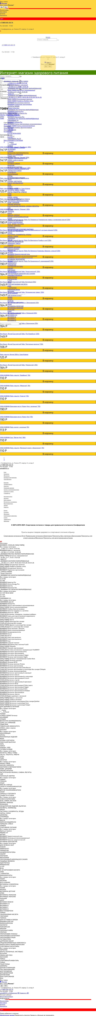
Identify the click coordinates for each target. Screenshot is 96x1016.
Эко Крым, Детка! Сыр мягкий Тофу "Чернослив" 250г (19, 365)
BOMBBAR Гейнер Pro (15, 122)
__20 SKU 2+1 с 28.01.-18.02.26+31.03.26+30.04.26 (25, 97)
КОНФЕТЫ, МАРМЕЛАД (16, 231)
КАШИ (10, 213)
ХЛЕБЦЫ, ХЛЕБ (13, 188)
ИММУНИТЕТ (12, 263)
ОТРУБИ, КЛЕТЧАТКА (15, 181)
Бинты (5, 510)
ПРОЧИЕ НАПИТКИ (14, 204)
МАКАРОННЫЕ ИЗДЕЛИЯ (16, 178)
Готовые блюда (8, 484)
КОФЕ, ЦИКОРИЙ (13, 202)
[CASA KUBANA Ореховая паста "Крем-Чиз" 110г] (48, 415)
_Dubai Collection (13, 108)
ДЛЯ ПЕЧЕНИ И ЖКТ (14, 295)
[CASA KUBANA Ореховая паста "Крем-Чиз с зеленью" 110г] (48, 404)
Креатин (6, 507)
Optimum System (13, 249)
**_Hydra (11, 142)
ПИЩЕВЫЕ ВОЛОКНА (15, 275)
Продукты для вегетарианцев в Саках (58, 538)
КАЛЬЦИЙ (11, 310)
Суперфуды (7, 493)
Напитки (6, 486)
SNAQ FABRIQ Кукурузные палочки (20, 99)
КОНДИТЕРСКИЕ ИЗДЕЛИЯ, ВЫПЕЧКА (20, 229)
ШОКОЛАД (11, 238)
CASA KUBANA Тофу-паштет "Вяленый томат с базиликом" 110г (22, 448)
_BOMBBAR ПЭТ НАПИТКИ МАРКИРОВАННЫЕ (23, 118)
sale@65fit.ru (4, 468)
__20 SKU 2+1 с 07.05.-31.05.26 (18, 86)
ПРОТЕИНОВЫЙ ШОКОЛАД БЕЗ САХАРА (21, 273)
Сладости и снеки (9, 491)
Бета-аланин (7, 500)
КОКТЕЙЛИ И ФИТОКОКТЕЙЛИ (18, 201)
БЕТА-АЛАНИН (13, 293)
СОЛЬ (9, 185)
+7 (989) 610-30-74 (6, 22)
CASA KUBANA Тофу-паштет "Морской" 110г (15, 385)
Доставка (3, 12)
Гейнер (6, 505)
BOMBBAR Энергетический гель (19, 254)
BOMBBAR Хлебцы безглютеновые (20, 127)
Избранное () (14, 993)
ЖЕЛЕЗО (10, 301)
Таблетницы (7, 519)
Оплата (2, 13)
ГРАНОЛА (11, 211)
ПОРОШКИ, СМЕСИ (14, 243)
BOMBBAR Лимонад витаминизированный (22, 256)
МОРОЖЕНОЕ (12, 279)
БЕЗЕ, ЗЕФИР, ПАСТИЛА (16, 224)
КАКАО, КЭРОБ (13, 197)
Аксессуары (4, 10)
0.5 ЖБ (10, 131)
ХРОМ (10, 304)
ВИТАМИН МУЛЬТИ (14, 313)
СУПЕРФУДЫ (12, 172)
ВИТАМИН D (12, 320)
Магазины (6, 476)
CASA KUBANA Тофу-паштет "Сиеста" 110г (14, 396)
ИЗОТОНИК (11, 270)
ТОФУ (9, 195)
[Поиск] (20, 76)
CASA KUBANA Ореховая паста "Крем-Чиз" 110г (16, 417)
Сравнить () (24, 993)
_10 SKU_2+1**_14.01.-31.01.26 (17, 92)
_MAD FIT (11, 94)
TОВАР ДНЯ (11, 156)
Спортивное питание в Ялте (14, 536)
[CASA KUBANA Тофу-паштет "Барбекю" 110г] (48, 373)
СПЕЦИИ (10, 151)
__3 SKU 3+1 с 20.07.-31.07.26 (17, 83)
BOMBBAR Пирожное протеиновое (20, 104)
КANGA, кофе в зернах (15, 160)
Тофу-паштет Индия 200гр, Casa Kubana (14, 354)
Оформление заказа (7, 1015)
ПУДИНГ (10, 210)
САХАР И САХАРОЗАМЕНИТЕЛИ (18, 169)
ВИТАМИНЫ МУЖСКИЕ (16, 306)
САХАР (10, 218)
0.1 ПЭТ (10, 135)
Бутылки (6, 512)
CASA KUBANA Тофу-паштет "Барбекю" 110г (15, 375)
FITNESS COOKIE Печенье (16, 147)
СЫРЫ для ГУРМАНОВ (15, 155)
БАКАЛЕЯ (11, 162)
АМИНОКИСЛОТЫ (14, 289)
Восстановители (8, 503)
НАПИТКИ (11, 165)
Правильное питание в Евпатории (39, 536)
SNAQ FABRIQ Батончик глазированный (21, 90)
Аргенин (6, 498)
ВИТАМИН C (12, 318)
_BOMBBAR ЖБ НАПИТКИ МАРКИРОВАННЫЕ (23, 110)
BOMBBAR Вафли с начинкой (18, 85)
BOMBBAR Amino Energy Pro (17, 113)
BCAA (9, 282)
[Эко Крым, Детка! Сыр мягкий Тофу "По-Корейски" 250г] (48, 332)
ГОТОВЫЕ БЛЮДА (14, 163)
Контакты (3, 15)
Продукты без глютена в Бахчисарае (66, 536)
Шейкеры (6, 521)
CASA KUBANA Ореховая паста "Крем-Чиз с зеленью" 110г (20, 406)
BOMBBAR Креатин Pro (15, 111)
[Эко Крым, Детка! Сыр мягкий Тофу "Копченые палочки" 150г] (48, 342)
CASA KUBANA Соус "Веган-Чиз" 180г (13, 437)
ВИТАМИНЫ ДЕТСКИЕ (15, 302)
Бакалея (6, 482)
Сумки (5, 517)
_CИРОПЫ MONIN (13, 106)
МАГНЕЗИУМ (12, 272)
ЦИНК (10, 311)
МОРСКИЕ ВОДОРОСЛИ (15, 242)
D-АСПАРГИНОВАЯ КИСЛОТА (17, 284)
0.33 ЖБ (10, 130)
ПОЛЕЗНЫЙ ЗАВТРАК (15, 167)
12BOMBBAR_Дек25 (14, 139)
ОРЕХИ (10, 233)
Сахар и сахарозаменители (11, 489)
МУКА (10, 179)
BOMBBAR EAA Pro (14, 115)
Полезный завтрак (9, 488)
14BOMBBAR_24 (13, 120)
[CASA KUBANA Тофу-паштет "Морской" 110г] (48, 384)
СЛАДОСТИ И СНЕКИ (14, 170)
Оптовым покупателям (10, 477)
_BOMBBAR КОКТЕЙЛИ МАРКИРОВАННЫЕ (22, 95)
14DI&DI (10, 146)
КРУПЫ (10, 176)
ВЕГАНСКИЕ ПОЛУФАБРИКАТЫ (18, 153)
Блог (5, 472)
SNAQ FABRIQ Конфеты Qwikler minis (20, 101)
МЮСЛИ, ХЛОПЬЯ (14, 215)
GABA (9, 286)
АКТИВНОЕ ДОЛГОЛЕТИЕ (16, 259)
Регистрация (4, 996)
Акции (7, 8)
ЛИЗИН (10, 297)
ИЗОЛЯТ (10, 268)
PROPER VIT (11, 250)
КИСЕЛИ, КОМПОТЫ (14, 199)
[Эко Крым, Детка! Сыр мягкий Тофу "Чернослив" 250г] (48, 363)
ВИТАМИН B (12, 317)
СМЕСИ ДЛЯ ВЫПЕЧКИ (15, 183)
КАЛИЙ (10, 299)
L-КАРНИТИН (12, 288)
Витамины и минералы (10, 502)
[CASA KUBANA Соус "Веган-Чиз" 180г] (48, 436)
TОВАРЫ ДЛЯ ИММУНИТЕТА (17, 158)
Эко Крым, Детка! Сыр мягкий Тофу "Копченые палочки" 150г (21, 344)
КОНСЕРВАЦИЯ (13, 174)
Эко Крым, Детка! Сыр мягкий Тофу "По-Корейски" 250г (19, 334)
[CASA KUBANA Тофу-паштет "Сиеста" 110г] (48, 394)
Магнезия (6, 514)
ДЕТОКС (10, 252)
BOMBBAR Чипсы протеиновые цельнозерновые (25, 124)
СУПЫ (10, 194)
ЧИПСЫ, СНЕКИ (13, 236)
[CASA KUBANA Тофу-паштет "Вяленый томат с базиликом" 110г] (48, 446)
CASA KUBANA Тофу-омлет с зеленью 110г (14, 427)
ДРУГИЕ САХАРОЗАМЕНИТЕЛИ (18, 217)
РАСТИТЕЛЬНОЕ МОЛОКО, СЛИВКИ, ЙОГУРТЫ (23, 206)
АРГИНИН (11, 291)
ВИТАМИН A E (12, 315)
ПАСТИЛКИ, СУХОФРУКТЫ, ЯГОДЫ (19, 234)
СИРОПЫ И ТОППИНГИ (15, 220)
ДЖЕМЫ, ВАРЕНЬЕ (14, 226)
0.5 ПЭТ (10, 137)
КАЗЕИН (10, 261)
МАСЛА (10, 240)
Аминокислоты (8, 496)
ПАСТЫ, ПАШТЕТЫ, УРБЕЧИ (17, 192)
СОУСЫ (10, 186)
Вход (11, 996)
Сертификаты (7, 479)
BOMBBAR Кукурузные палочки (19, 102)
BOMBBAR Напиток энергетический (20, 257)
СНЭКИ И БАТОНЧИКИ (15, 222)
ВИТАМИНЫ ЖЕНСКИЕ (15, 308)
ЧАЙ (9, 208)
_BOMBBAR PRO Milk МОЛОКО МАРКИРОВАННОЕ (24, 88)
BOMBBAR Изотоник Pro (16, 117)
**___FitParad (12, 144)
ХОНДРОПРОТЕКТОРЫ (15, 266)
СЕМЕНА (10, 245)
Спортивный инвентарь (10, 516)
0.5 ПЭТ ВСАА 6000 (14, 133)
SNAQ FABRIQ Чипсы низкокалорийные (21, 126)
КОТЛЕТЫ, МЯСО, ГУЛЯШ (16, 190)
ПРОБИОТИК (12, 265)
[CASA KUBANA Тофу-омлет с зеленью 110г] (48, 425)
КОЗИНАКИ (11, 227)
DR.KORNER (11, 149)
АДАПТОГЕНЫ (12, 277)
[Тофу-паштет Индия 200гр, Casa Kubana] (48, 353)
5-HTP (10, 281)
